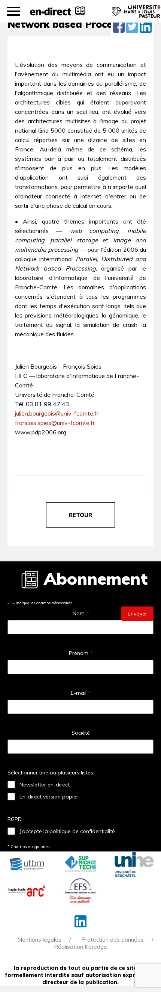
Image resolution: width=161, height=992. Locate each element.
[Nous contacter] (115, 15)
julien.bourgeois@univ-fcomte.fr (56, 413)
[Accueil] (50, 11)
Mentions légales (39, 939)
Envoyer (137, 613)
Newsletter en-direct (44, 784)
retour (80, 515)
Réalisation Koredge (80, 946)
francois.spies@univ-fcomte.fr (55, 422)
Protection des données (112, 939)
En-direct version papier (48, 796)
